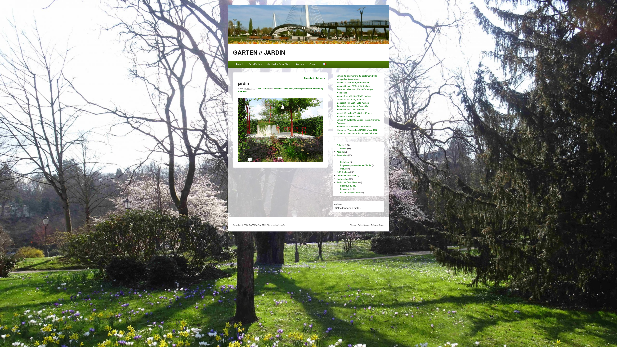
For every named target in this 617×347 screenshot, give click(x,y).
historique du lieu (348, 185)
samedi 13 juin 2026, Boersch (350, 99)
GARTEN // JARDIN (259, 52)
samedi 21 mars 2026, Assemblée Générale (357, 133)
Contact (313, 64)
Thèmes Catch (377, 225)
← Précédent (308, 77)
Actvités (340, 145)
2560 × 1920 (263, 88)
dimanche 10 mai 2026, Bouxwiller (352, 106)
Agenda (300, 64)
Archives (338, 204)
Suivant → (320, 77)
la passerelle (346, 189)
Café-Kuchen (255, 64)
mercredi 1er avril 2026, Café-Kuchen (354, 126)
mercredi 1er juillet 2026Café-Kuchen (354, 96)
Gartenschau (343, 178)
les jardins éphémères (350, 192)
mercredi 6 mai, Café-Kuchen (350, 109)
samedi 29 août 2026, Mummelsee (353, 82)
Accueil (239, 64)
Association (342, 155)
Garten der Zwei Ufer (346, 175)
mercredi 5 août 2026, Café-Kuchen (353, 85)
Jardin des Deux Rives (279, 64)
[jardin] (280, 160)
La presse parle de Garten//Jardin (355, 165)
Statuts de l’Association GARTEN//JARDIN (357, 129)
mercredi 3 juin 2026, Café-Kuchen (353, 102)
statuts (343, 168)
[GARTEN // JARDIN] (308, 42)
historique (344, 161)
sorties (343, 148)
